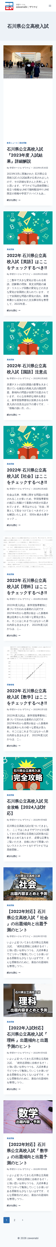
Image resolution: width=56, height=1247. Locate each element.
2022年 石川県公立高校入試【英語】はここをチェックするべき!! (27, 261)
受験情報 (10, 685)
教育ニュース (12, 143)
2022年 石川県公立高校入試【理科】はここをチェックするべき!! (27, 586)
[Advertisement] (28, 108)
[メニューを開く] (50, 5)
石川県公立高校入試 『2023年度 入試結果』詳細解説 (25, 155)
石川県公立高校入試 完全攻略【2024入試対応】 (27, 807)
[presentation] (28, 61)
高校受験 (23, 143)
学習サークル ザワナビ (20, 168)
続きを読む (13, 200)
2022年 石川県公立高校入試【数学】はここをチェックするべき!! (27, 696)
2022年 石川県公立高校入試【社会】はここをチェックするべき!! (27, 476)
